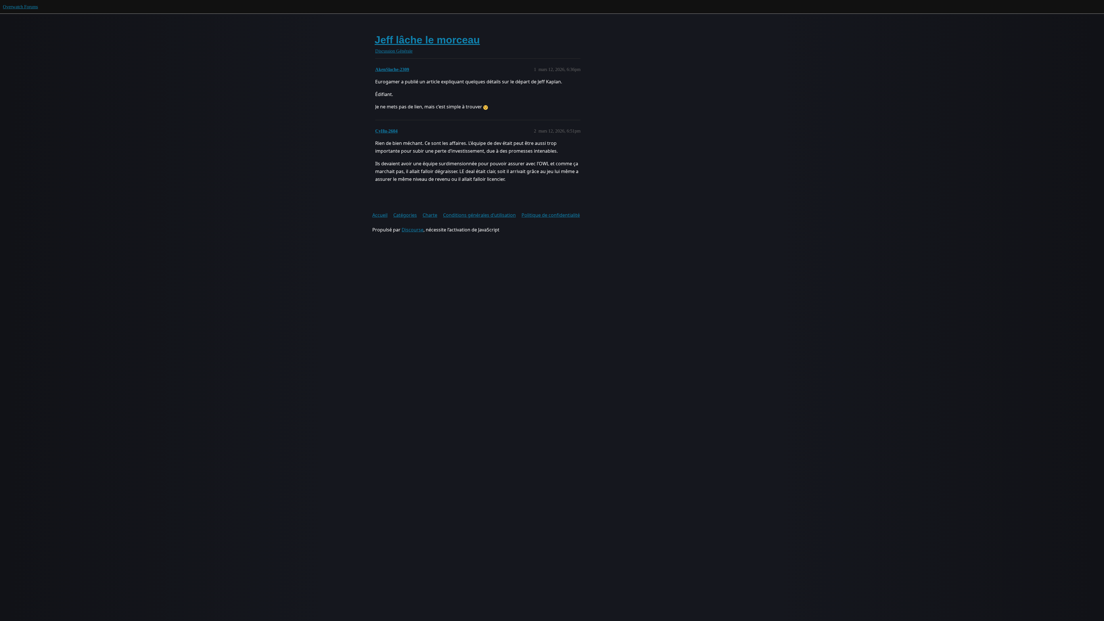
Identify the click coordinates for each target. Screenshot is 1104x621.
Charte (430, 215)
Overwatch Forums (20, 6)
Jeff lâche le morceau (427, 40)
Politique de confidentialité (551, 215)
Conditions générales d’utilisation (479, 215)
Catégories (405, 215)
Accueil (380, 215)
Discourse (412, 230)
